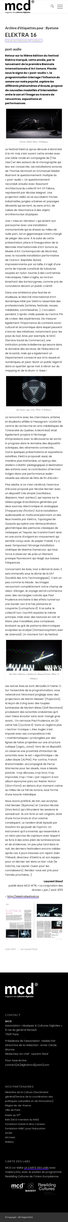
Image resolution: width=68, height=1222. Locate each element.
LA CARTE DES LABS (36, 1168)
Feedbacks (36, 40)
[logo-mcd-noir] (28, 6)
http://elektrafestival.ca (23, 896)
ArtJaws (10, 1137)
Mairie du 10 (12, 1115)
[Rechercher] (50, 6)
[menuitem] (50, 6)
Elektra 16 (21, 35)
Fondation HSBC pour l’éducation (25, 1128)
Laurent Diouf (30, 949)
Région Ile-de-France (18, 1105)
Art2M (8, 1133)
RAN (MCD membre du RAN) (22, 1119)
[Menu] (58, 6)
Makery (9, 1141)
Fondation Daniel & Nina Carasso (25, 1124)
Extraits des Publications (17, 40)
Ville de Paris (12, 1110)
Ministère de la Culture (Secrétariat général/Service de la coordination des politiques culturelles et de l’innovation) (29, 1096)
